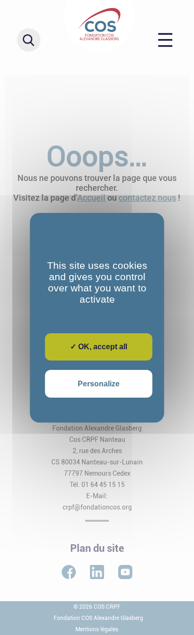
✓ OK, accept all (98, 347)
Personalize (99, 384)
